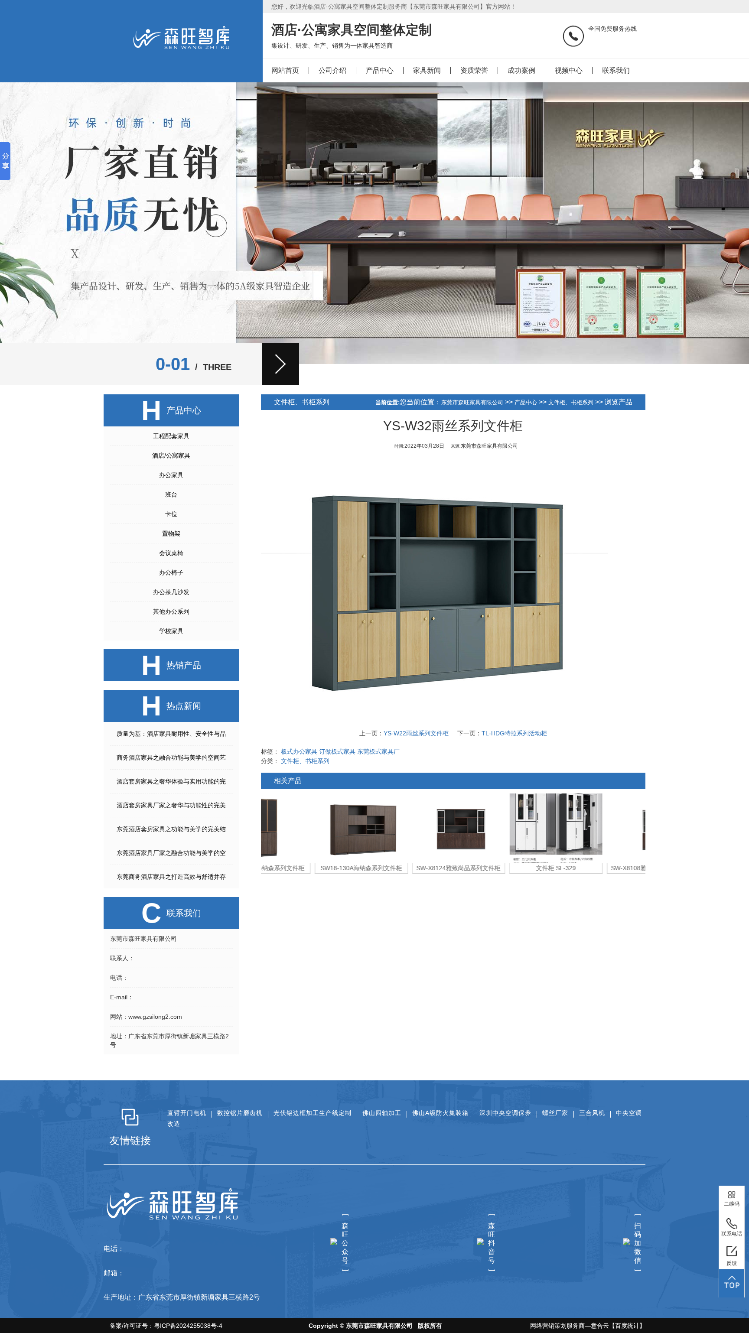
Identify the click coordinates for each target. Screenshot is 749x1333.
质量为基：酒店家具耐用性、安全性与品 (171, 734)
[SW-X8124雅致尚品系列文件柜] (404, 828)
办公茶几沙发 (171, 592)
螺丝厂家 (555, 1112)
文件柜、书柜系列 (570, 402)
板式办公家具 (299, 751)
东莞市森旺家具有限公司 (472, 402)
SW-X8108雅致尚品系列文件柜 (599, 868)
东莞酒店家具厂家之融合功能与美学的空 (171, 853)
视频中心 (569, 70)
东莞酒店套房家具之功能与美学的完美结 (171, 829)
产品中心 (380, 70)
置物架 (171, 533)
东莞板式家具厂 (378, 751)
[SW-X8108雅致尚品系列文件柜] (599, 828)
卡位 (171, 514)
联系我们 (616, 70)
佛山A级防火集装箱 (440, 1112)
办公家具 (171, 475)
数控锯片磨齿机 (240, 1112)
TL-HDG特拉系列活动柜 (514, 733)
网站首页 (285, 70)
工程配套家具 (171, 436)
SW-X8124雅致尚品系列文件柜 (404, 868)
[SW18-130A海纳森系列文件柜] (307, 828)
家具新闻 (427, 70)
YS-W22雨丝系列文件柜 (416, 733)
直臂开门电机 (186, 1112)
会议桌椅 (171, 553)
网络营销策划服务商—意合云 (569, 1326)
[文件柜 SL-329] (502, 828)
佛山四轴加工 (381, 1112)
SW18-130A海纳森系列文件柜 (307, 868)
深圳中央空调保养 (505, 1112)
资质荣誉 (474, 70)
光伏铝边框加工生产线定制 (313, 1112)
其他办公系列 (171, 611)
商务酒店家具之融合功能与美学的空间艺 (171, 757)
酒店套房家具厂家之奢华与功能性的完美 (171, 805)
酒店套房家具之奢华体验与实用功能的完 (171, 781)
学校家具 (171, 631)
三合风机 (592, 1112)
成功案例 (521, 70)
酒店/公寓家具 (171, 455)
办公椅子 (171, 572)
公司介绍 (332, 70)
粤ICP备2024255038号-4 (188, 1326)
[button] (280, 364)
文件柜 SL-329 (502, 868)
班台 (171, 494)
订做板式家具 (337, 751)
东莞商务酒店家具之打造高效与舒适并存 (171, 877)
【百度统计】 (627, 1326)
